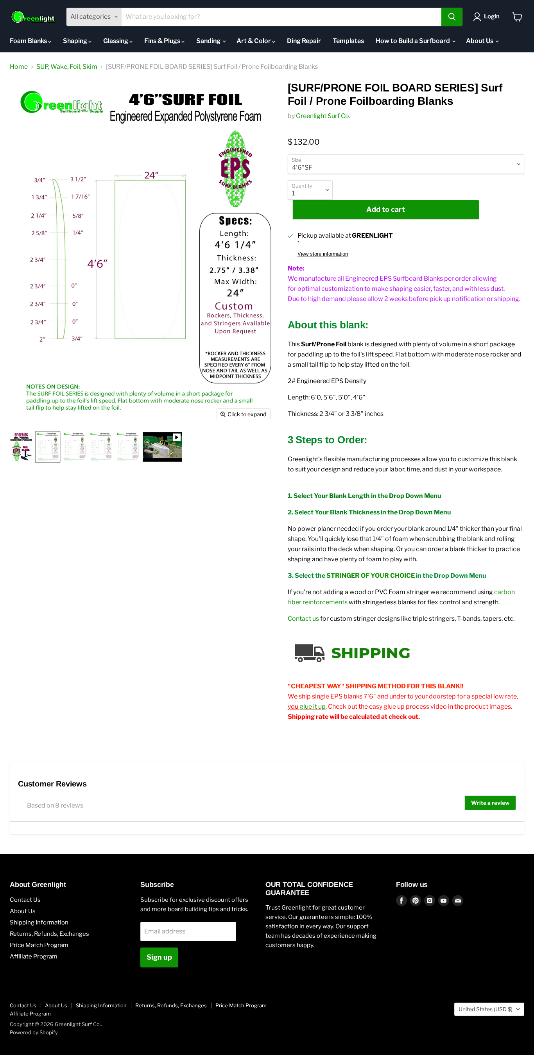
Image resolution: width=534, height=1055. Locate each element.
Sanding (209, 41)
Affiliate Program (33, 956)
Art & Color (254, 41)
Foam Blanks (29, 41)
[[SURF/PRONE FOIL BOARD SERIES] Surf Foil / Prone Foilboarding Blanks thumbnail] (21, 447)
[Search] (451, 17)
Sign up (159, 957)
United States (485, 1009)
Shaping (75, 41)
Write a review (490, 802)
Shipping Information (39, 922)
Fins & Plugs (162, 41)
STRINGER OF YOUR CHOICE (370, 575)
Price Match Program (39, 945)
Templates (348, 41)
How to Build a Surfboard (413, 41)
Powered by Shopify (34, 1032)
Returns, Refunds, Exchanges (49, 933)
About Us (480, 41)
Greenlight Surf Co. (323, 116)
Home (19, 66)
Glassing (116, 41)
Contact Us (25, 899)
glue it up (312, 706)
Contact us (303, 618)
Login (492, 16)
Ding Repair (304, 41)
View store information (322, 254)
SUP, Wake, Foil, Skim (66, 66)
